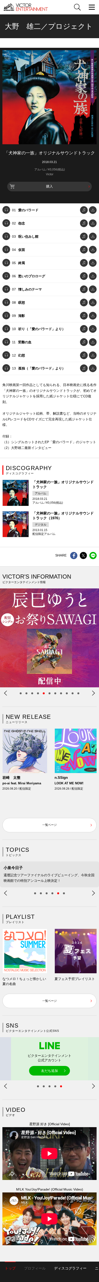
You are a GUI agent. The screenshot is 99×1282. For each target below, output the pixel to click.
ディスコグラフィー (70, 1268)
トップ (10, 1268)
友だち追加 (49, 1071)
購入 (49, 186)
